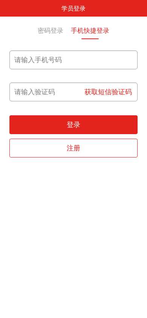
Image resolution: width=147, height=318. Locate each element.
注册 (73, 148)
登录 (73, 124)
